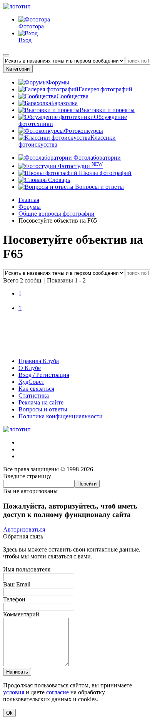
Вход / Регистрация (43, 375)
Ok (9, 713)
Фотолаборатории (96, 157)
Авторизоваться (24, 529)
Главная (28, 200)
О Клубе (29, 368)
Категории (18, 69)
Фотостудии (80, 166)
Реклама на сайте (40, 402)
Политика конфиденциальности (60, 416)
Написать (17, 672)
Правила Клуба (38, 361)
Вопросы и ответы (98, 186)
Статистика (33, 395)
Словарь (58, 180)
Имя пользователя (26, 569)
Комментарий (21, 614)
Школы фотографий (104, 173)
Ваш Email (16, 584)
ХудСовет (31, 381)
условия (13, 692)
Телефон (14, 599)
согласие (57, 692)
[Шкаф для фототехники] (75, 348)
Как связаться (36, 388)
